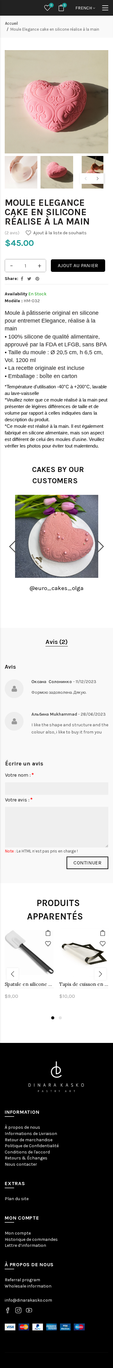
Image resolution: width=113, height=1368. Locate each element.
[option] (21, 172)
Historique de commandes (31, 1239)
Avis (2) (57, 641)
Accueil (11, 23)
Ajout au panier (78, 265)
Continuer (87, 863)
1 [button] (52, 1017)
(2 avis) (12, 233)
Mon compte (18, 1233)
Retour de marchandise (28, 1140)
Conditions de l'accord (27, 1152)
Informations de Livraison (31, 1133)
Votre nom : (18, 775)
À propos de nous (22, 1127)
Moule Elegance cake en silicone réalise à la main (54, 29)
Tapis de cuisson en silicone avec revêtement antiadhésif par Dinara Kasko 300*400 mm (83, 984)
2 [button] (60, 1017)
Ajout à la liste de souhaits (60, 233)
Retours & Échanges (26, 1158)
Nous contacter (21, 1164)
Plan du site (17, 1198)
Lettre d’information (25, 1245)
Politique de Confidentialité (32, 1145)
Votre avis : (17, 800)
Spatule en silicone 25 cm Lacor (29, 984)
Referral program (22, 1279)
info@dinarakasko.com (28, 1300)
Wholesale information (28, 1286)
